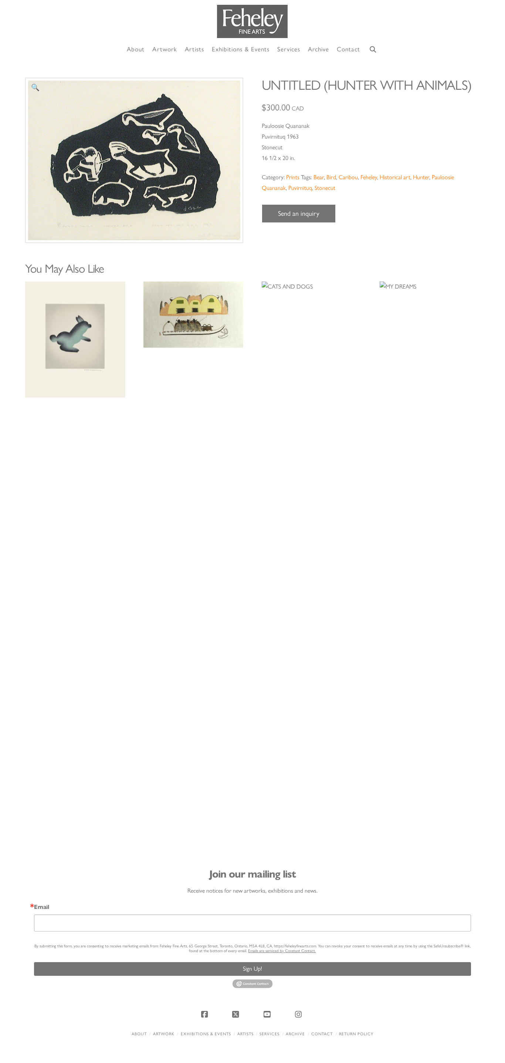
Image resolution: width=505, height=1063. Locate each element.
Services (269, 1034)
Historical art (395, 177)
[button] (35, 88)
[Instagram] (299, 1014)
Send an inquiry (298, 213)
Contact (322, 1034)
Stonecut (325, 187)
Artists (245, 1034)
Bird (331, 177)
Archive (295, 1034)
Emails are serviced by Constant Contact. (282, 950)
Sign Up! (252, 968)
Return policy (356, 1034)
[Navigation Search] (373, 49)
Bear (318, 177)
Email (41, 907)
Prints (292, 177)
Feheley (368, 177)
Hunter (421, 177)
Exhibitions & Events (206, 1034)
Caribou (348, 177)
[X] (237, 1014)
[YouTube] (268, 1014)
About (139, 1034)
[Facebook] (206, 1014)
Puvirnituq (300, 187)
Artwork (163, 1034)
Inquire (75, 339)
